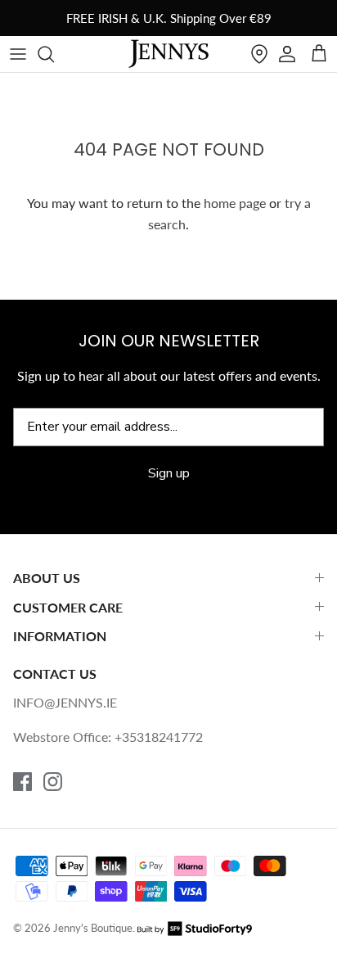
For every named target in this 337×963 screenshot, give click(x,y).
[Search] (54, 54)
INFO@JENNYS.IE (65, 702)
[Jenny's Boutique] (168, 54)
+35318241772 (159, 736)
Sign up (169, 473)
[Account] (287, 54)
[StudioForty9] (194, 927)
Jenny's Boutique (93, 927)
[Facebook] (22, 781)
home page (235, 202)
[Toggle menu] (18, 54)
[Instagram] (52, 781)
